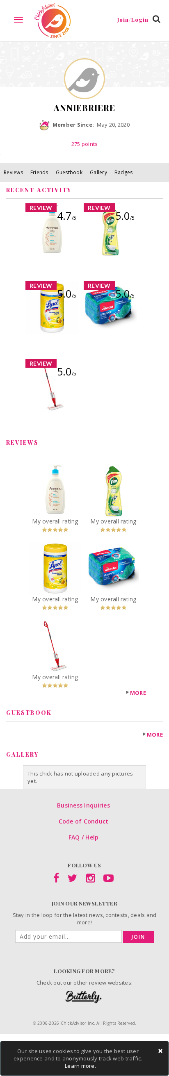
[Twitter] (72, 879)
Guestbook (69, 172)
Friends (39, 172)
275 (84, 144)
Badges (123, 172)
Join (138, 936)
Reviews (13, 172)
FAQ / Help (84, 837)
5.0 (125, 216)
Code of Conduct (84, 821)
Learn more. (80, 1065)
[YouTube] (108, 879)
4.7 (66, 216)
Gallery (98, 172)
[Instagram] (90, 879)
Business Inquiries (83, 805)
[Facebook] (56, 879)
